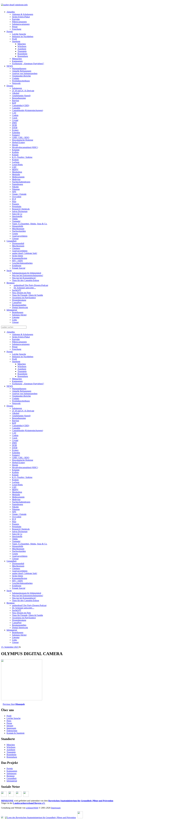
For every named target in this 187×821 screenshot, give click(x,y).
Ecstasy (15, 130)
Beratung (11, 283)
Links (14, 320)
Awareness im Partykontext (24, 297)
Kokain (15, 155)
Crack (14, 118)
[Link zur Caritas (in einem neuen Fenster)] (80, 817)
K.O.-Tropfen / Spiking (22, 157)
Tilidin (15, 219)
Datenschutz (12, 730)
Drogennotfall (18, 243)
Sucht (9, 270)
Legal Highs (17, 164)
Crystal (15, 120)
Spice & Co (17, 214)
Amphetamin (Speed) (21, 95)
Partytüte (16, 19)
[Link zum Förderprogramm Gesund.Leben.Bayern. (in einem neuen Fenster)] (2, 817)
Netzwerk (16, 83)
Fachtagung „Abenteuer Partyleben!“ (28, 63)
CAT (14, 113)
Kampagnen (17, 61)
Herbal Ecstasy (18, 142)
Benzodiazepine (19, 98)
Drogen (10, 86)
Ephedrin (16, 132)
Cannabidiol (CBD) (20, 105)
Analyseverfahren (19, 236)
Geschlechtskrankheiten (22, 263)
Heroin (15, 145)
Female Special (18, 268)
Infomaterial (12, 310)
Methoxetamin (18, 177)
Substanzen (17, 88)
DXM (14, 127)
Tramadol (16, 221)
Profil (14, 39)
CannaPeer (16, 302)
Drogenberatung (19, 300)
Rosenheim (22, 54)
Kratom (15, 159)
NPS (14, 192)
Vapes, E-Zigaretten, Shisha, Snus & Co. (29, 224)
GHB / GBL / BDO (20, 137)
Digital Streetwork (20, 307)
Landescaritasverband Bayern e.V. (29, 803)
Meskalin (16, 174)
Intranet (10, 726)
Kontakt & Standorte (16, 733)
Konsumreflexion (19, 258)
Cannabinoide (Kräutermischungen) (27, 110)
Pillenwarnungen (19, 22)
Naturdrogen (17, 184)
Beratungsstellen (19, 305)
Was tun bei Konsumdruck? (24, 278)
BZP (14, 103)
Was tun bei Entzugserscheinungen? (27, 275)
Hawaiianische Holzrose (22, 140)
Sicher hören (17, 256)
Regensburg (23, 56)
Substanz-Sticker (19, 315)
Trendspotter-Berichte (21, 76)
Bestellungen (17, 312)
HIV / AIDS (17, 260)
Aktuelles (11, 12)
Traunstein (22, 51)
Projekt (10, 31)
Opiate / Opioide (19, 194)
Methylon (16, 179)
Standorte (16, 41)
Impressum (11, 728)
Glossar (15, 238)
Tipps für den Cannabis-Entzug (25, 280)
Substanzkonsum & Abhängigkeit (26, 273)
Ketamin (15, 150)
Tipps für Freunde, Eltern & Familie (27, 295)
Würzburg (22, 46)
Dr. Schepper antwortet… (25, 288)
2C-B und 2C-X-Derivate (23, 91)
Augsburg (22, 49)
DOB (14, 125)
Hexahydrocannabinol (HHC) (25, 147)
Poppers (15, 204)
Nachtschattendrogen (21, 182)
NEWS (10, 66)
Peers (9, 721)
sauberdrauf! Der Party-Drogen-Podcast (31, 285)
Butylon (15, 100)
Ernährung (16, 265)
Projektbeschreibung (21, 81)
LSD (14, 167)
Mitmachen (17, 58)
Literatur (15, 317)
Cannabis (16, 108)
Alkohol (15, 93)
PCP (14, 199)
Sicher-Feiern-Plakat (21, 17)
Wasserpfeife (17, 226)
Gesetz (15, 233)
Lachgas (15, 162)
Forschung (16, 29)
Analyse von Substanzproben (24, 73)
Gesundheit (11, 241)
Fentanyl (16, 135)
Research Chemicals (21, 209)
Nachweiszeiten (19, 231)
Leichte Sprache (19, 34)
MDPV (15, 169)
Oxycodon (16, 196)
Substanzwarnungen (21, 24)
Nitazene (16, 189)
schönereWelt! (32, 808)
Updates (15, 78)
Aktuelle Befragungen (21, 71)
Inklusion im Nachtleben (22, 36)
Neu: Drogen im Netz (21, 293)
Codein (15, 115)
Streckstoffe (17, 216)
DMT (14, 123)
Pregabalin (16, 206)
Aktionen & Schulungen (22, 14)
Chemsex (16, 248)
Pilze (14, 201)
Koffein (15, 152)
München (22, 44)
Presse (15, 26)
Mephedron (17, 172)
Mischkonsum (18, 228)
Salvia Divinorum (19, 211)
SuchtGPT (16, 290)
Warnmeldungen (19, 68)
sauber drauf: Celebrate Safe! (24, 253)
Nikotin (15, 187)
